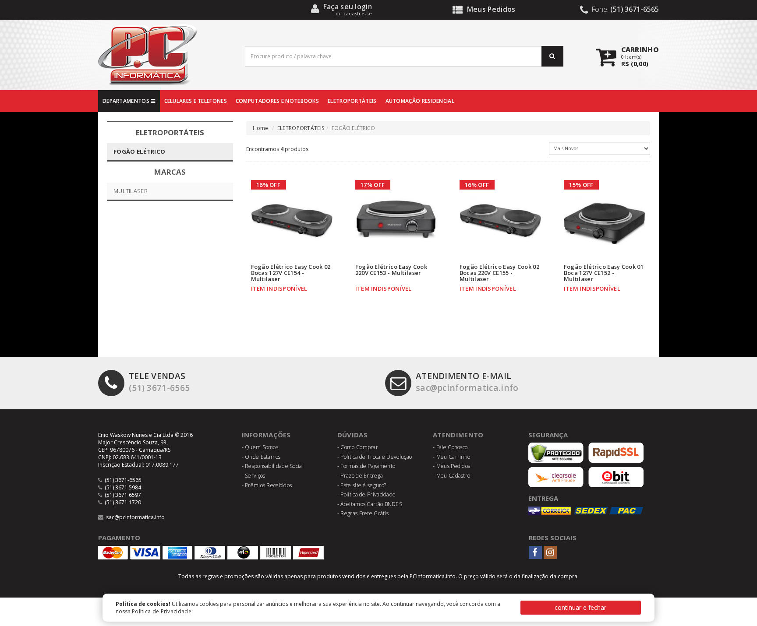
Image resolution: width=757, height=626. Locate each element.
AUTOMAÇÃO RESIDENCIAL (420, 101)
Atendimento (458, 434)
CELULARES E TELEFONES (195, 101)
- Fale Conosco (450, 447)
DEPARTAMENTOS (127, 101)
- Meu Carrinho (451, 457)
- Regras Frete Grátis (363, 513)
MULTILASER (130, 191)
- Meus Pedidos (451, 466)
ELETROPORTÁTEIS (352, 101)
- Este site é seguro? (361, 485)
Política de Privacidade (161, 611)
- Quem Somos (260, 447)
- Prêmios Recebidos (267, 485)
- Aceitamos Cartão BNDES (369, 504)
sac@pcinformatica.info (467, 382)
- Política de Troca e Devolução (374, 457)
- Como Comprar (357, 447)
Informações (266, 434)
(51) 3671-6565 (159, 382)
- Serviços (253, 475)
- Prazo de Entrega (360, 475)
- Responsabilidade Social (273, 466)
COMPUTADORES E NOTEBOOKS (277, 101)
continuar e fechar (580, 607)
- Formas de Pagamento (366, 466)
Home (261, 128)
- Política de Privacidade (366, 494)
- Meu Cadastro (451, 475)
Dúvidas (352, 434)
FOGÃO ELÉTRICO (139, 151)
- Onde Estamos (261, 457)
